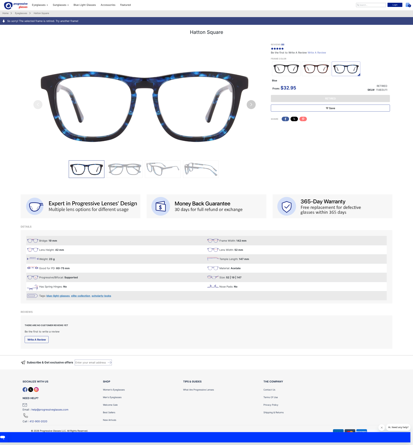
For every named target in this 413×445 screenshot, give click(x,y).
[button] (251, 104)
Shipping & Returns (273, 412)
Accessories (108, 4)
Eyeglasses (39, 4)
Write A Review (317, 52)
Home (5, 13)
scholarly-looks (101, 295)
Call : (35, 421)
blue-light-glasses (58, 295)
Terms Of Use (270, 397)
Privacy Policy (270, 404)
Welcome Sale (110, 404)
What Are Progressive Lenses (198, 389)
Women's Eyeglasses (114, 389)
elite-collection (81, 295)
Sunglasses (60, 4)
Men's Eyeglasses (112, 397)
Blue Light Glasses (85, 4)
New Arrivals (109, 420)
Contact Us (269, 389)
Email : (45, 409)
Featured (125, 4)
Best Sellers (109, 412)
